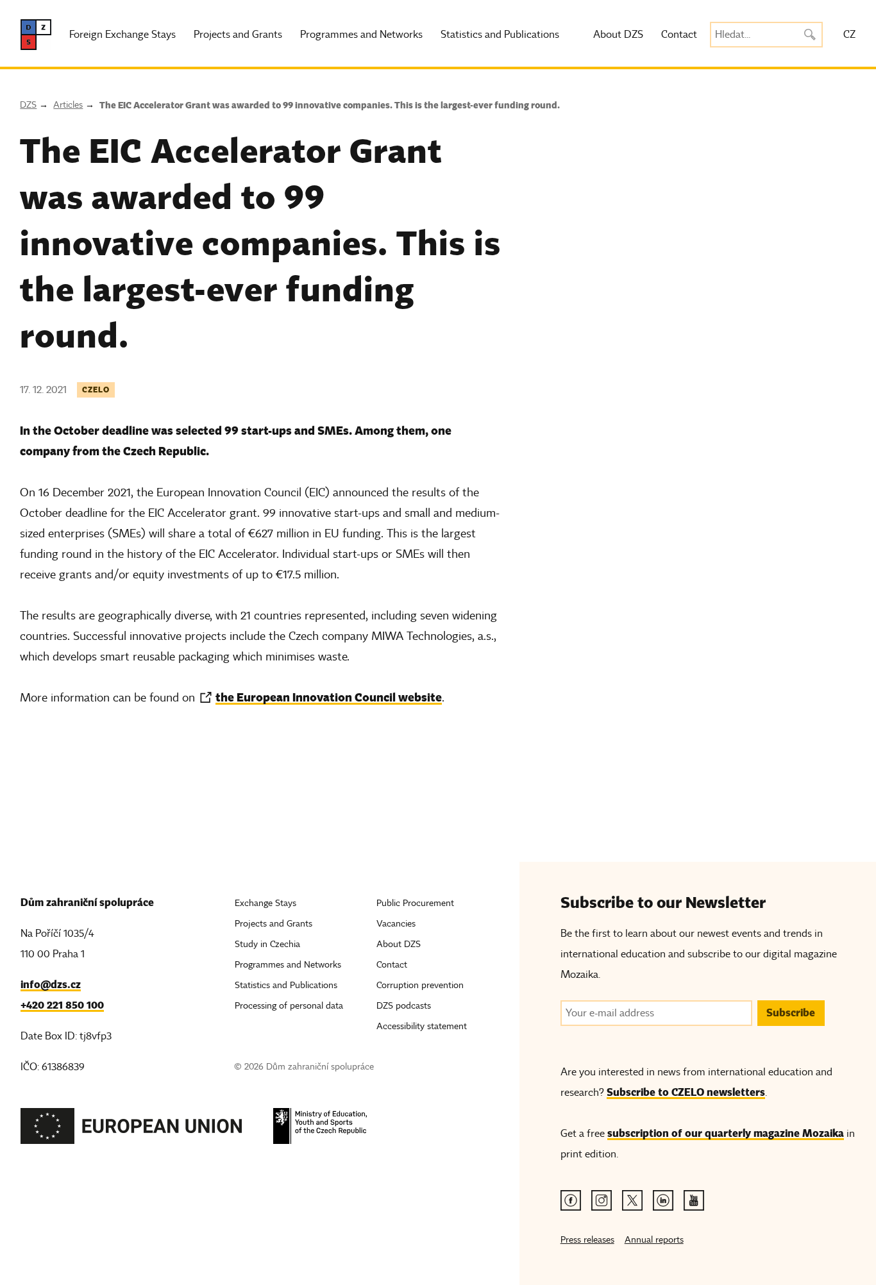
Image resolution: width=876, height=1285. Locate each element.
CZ (849, 34)
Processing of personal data (289, 1005)
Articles (68, 104)
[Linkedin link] (663, 1200)
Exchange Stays (265, 903)
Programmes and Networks (361, 34)
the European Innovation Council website (328, 697)
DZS (28, 104)
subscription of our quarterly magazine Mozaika (725, 1133)
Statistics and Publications (500, 34)
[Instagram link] (601, 1200)
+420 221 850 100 (62, 1005)
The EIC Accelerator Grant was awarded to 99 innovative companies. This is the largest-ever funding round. (329, 105)
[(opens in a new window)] (131, 1129)
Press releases (587, 1239)
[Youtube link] (694, 1200)
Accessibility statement (421, 1026)
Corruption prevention (420, 985)
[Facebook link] (570, 1200)
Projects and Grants (238, 34)
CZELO (96, 389)
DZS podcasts (403, 1005)
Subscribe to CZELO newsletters (686, 1092)
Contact (679, 34)
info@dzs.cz (51, 984)
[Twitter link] (632, 1200)
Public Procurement (415, 903)
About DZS (618, 34)
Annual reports (654, 1239)
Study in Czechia (267, 944)
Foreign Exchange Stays (122, 34)
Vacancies (396, 923)
